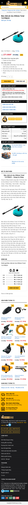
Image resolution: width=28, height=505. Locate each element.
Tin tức (3, 475)
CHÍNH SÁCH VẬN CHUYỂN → (9, 107)
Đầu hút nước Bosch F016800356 (19, 318)
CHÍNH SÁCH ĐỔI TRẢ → (8, 104)
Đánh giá (3, 20)
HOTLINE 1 (6, 428)
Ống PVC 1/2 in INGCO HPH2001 (20, 337)
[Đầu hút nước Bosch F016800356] (21, 310)
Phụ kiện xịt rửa (19, 387)
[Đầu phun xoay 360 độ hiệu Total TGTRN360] (7, 330)
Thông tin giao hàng (6, 470)
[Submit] (25, 7)
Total (17, 51)
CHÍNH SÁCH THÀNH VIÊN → (9, 109)
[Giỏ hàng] (25, 2)
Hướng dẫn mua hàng (6, 442)
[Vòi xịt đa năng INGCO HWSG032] (21, 349)
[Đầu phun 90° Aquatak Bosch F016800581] (7, 349)
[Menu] (2, 3)
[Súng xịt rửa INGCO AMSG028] (21, 368)
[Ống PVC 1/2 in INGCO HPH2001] (21, 330)
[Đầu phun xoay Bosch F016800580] (7, 310)
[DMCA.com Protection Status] (15, 491)
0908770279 (11, 118)
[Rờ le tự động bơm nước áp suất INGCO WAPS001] (7, 368)
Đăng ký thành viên (6, 467)
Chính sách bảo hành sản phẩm (9, 450)
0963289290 (19, 118)
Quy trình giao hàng (6, 448)
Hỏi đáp (9, 20)
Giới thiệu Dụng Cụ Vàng (7, 439)
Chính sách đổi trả (5, 453)
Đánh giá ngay (14, 288)
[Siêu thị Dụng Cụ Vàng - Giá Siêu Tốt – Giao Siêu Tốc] (14, 2)
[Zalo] (9, 424)
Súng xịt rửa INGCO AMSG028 (19, 376)
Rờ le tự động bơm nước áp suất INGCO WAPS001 (7, 376)
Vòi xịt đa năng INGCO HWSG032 (20, 357)
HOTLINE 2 (6, 432)
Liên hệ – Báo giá (5, 459)
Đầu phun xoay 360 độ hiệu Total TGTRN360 (6, 337)
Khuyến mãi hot (5, 472)
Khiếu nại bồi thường (6, 456)
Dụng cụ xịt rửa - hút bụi (14, 10)
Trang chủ (4, 10)
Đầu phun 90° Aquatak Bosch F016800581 (6, 357)
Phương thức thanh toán (7, 445)
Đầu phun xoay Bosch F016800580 (6, 318)
